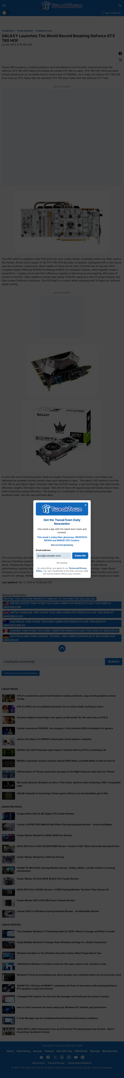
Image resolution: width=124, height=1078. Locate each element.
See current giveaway (62, 545)
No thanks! (62, 563)
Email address (43, 550)
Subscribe (80, 555)
